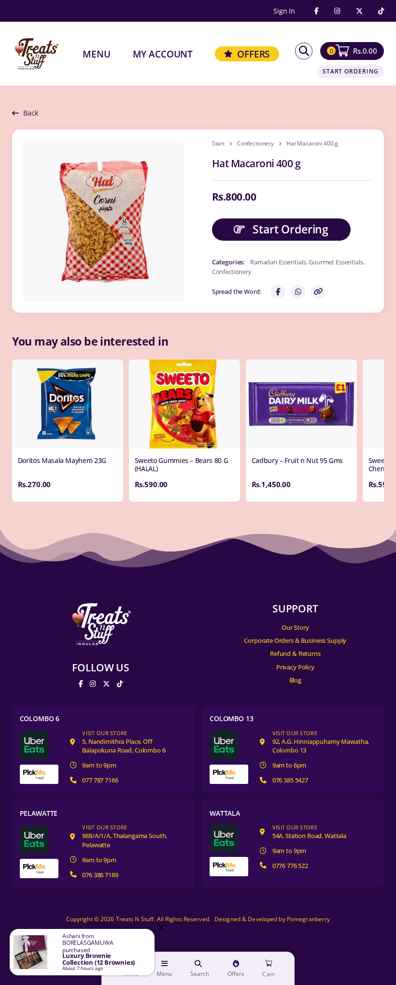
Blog (295, 680)
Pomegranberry (308, 919)
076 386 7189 (100, 874)
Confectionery (255, 143)
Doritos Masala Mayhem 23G (62, 460)
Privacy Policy (295, 667)
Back (30, 112)
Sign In (284, 11)
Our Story (295, 627)
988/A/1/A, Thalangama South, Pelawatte (124, 836)
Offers (236, 974)
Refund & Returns (295, 653)
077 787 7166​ (100, 780)
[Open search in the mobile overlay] (303, 51)
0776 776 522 (290, 865)
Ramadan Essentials (278, 262)
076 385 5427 (290, 780)
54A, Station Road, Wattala (309, 832)
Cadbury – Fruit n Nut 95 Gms (297, 460)
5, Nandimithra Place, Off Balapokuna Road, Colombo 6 (123, 742)
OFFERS (253, 53)
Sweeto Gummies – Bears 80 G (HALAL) (181, 465)
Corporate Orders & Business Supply (295, 640)
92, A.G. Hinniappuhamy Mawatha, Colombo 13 (320, 742)
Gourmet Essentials (336, 262)
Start (218, 143)
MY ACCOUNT (163, 53)
